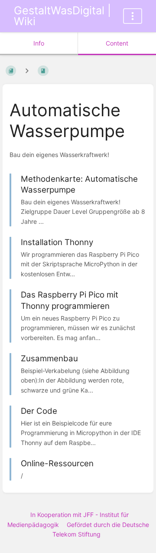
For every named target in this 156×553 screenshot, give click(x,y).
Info (38, 43)
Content (117, 43)
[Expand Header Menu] (132, 16)
